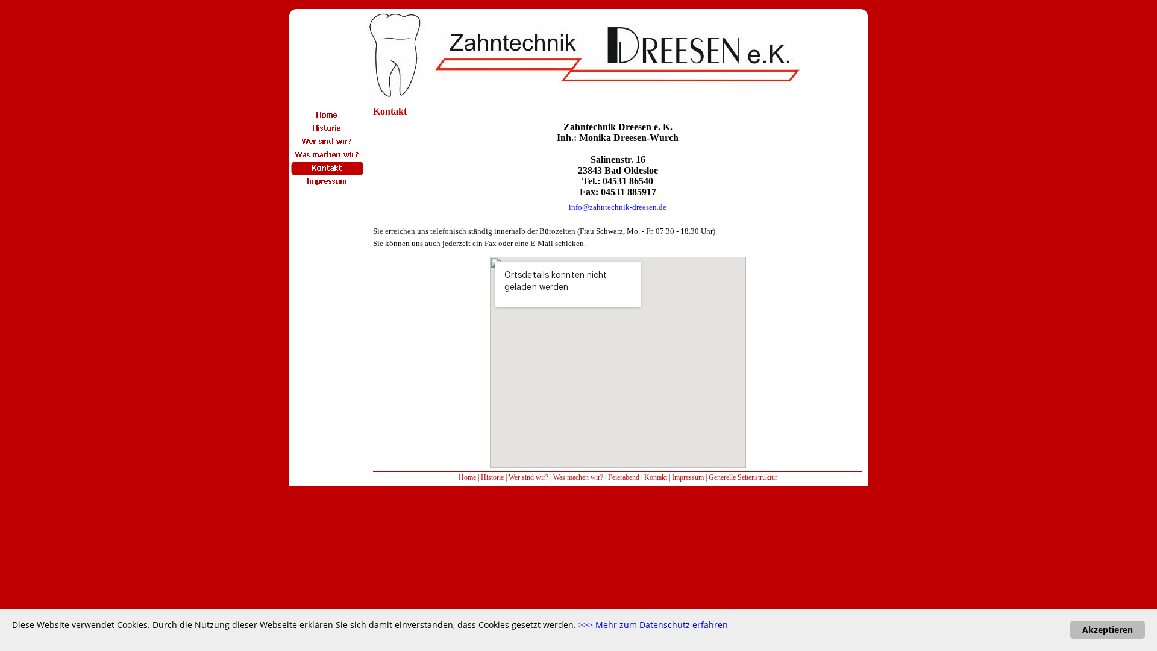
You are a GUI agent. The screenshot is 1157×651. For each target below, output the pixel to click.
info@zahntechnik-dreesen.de (617, 207)
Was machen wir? (578, 477)
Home (467, 477)
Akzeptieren (1107, 629)
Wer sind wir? (528, 477)
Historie (492, 477)
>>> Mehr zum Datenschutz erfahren (653, 625)
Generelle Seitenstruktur (743, 477)
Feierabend (623, 477)
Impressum (688, 477)
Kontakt (655, 477)
